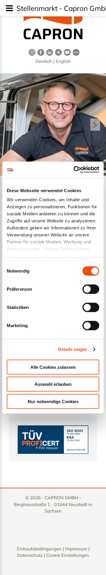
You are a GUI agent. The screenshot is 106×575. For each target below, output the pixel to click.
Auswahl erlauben (53, 384)
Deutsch (44, 61)
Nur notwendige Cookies (53, 401)
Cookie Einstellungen (67, 555)
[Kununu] (75, 52)
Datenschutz (30, 555)
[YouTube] (66, 52)
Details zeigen (72, 349)
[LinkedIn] (48, 52)
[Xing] (57, 52)
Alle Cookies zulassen (53, 366)
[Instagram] (30, 52)
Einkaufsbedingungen (39, 549)
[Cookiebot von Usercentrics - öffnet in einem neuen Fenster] (74, 170)
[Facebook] (39, 52)
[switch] (90, 289)
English (63, 61)
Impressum (76, 549)
